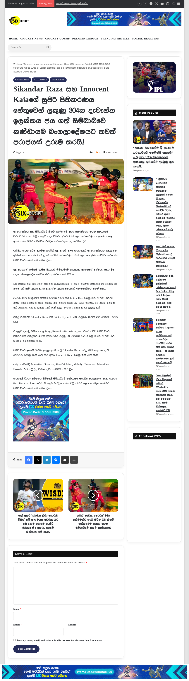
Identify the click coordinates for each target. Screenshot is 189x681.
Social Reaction (145, 38)
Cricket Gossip (57, 38)
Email (17, 625)
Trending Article (115, 38)
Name (17, 609)
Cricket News (31, 38)
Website (72, 625)
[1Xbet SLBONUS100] (94, 672)
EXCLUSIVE (40, 80)
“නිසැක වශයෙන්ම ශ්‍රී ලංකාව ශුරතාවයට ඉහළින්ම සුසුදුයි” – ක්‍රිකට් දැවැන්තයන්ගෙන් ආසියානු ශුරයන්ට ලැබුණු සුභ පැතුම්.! (153, 157)
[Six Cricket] (29, 20)
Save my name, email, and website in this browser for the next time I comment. (59, 640)
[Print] (74, 460)
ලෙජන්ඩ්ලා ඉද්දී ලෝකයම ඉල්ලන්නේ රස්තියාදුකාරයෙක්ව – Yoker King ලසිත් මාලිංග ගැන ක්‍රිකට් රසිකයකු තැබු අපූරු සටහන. (166, 291)
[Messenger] (56, 460)
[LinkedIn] (47, 460)
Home (13, 38)
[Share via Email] (65, 460)
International (46, 64)
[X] (38, 460)
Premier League (85, 38)
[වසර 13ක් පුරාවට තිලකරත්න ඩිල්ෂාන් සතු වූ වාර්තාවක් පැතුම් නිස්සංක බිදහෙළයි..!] (143, 252)
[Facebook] (28, 460)
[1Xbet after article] (65, 419)
